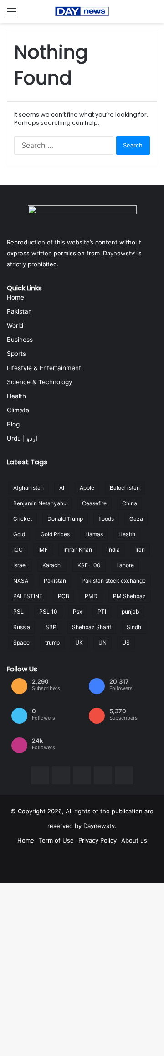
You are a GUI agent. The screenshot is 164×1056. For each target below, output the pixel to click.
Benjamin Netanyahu (40, 503)
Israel (20, 565)
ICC (18, 549)
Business (20, 339)
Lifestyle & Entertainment (44, 367)
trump (52, 642)
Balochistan (125, 487)
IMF (43, 549)
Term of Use (56, 840)
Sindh (134, 627)
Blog (13, 424)
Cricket (22, 518)
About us (134, 840)
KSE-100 (89, 565)
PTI (101, 611)
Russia (21, 627)
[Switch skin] (152, 15)
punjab (130, 611)
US (126, 642)
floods (106, 518)
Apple (87, 487)
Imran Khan (77, 549)
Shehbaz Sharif (91, 627)
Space (21, 642)
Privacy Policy (97, 840)
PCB (63, 596)
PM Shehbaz (129, 596)
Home (15, 297)
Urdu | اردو (22, 438)
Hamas (94, 534)
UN (102, 642)
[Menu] (11, 15)
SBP (51, 627)
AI (61, 487)
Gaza (136, 518)
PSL (18, 611)
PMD (91, 596)
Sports (16, 353)
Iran (140, 549)
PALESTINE (27, 596)
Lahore (125, 565)
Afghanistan (28, 487)
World (15, 325)
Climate (18, 410)
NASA (20, 580)
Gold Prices (55, 534)
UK (79, 642)
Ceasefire (94, 503)
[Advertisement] (82, 109)
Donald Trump (65, 518)
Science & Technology (39, 382)
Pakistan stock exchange (114, 580)
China (129, 503)
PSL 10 (48, 611)
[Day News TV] (82, 11)
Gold (19, 534)
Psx (77, 611)
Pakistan (19, 311)
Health (16, 396)
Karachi (52, 565)
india (114, 549)
